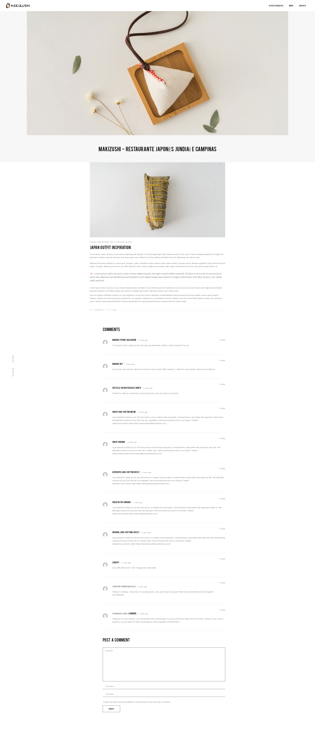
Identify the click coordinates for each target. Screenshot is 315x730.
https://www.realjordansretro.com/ (143, 514)
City (111, 242)
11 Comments (98, 310)
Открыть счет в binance (124, 613)
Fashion (93, 242)
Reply (222, 340)
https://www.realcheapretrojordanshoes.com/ (143, 453)
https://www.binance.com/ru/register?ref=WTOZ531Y (157, 622)
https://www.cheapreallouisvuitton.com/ (150, 423)
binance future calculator (124, 339)
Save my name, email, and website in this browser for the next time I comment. (138, 702)
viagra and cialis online (147, 568)
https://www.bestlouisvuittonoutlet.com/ (153, 484)
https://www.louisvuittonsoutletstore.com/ (153, 544)
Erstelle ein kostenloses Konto (126, 387)
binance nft (117, 363)
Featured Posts (103, 242)
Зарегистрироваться (123, 586)
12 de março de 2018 (123, 242)
